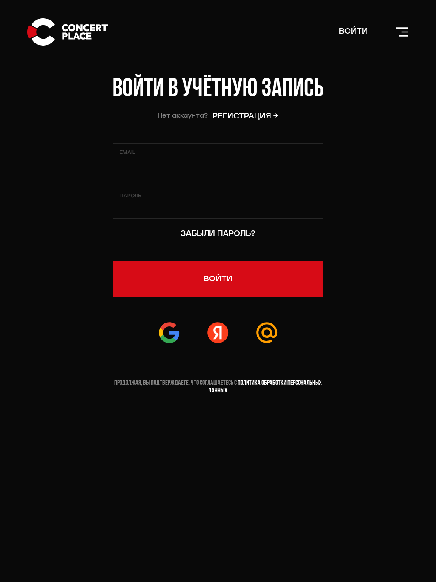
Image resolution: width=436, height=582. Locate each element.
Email (127, 152)
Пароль (130, 196)
